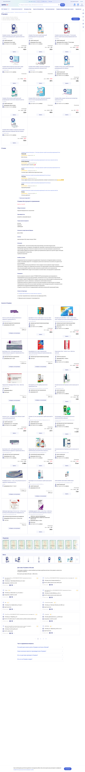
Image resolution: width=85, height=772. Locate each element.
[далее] (76, 544)
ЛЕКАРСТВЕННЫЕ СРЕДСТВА (9, 12)
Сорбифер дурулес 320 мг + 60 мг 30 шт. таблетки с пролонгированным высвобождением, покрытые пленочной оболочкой (40, 512)
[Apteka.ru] (6, 5)
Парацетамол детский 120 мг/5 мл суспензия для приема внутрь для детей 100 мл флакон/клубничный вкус (40, 450)
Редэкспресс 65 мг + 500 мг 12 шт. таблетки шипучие (65, 352)
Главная (2, 12)
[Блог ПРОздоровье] (83, 16)
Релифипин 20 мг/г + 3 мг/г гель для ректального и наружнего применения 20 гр (14, 481)
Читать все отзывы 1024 (25, 198)
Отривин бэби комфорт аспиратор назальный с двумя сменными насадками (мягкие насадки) (13, 130)
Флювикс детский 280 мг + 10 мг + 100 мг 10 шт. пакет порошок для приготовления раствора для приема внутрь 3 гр (66, 318)
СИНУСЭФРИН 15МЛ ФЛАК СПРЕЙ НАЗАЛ (64, 480)
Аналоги (75, 19)
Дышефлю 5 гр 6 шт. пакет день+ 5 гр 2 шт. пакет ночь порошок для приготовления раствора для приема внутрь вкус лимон (40, 318)
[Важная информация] (83, 23)
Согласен (67, 768)
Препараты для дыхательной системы (21, 12)
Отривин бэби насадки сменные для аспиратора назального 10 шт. (66, 98)
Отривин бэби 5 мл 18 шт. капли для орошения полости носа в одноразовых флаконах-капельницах (39, 99)
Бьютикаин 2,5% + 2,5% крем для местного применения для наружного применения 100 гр (13, 449)
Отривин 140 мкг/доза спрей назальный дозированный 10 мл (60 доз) (64, 67)
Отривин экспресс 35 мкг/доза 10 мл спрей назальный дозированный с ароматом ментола (13, 35)
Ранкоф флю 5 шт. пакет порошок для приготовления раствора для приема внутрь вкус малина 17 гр (40, 352)
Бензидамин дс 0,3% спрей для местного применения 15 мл (38, 385)
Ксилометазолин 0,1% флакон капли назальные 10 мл (67, 449)
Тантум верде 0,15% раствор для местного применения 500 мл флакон (64, 417)
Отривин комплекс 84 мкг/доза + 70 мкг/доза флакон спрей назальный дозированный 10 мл (66, 35)
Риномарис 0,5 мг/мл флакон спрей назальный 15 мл (40, 481)
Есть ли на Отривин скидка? (24, 659)
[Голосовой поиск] (59, 5)
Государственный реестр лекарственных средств (29, 293)
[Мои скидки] (83, 13)
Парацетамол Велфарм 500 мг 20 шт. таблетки (13, 384)
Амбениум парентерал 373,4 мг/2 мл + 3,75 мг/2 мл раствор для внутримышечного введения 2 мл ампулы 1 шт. (14, 512)
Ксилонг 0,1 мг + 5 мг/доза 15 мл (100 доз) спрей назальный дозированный (13, 417)
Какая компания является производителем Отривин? (31, 651)
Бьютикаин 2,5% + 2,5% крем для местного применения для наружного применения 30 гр (13, 352)
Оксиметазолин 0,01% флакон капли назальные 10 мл (67, 385)
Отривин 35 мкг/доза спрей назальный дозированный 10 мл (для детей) (38, 35)
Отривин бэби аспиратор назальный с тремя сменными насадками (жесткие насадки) (12, 67)
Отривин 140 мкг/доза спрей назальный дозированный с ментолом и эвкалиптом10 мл (13, 98)
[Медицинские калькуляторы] (83, 20)
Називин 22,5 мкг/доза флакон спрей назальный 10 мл (41, 417)
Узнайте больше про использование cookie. (23, 769)
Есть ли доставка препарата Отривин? (27, 655)
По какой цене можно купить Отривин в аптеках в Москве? (33, 647)
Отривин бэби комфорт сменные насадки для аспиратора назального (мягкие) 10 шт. (39, 67)
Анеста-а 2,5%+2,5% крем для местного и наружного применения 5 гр (11, 318)
